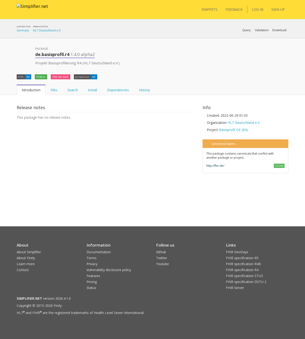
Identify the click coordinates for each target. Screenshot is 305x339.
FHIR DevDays (237, 252)
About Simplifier (29, 252)
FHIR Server (235, 287)
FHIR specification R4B (243, 264)
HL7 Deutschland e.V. (47, 30)
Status (91, 287)
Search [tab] (72, 90)
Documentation (98, 252)
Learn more (26, 264)
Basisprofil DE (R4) (233, 129)
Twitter (161, 258)
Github (161, 252)
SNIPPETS (209, 9)
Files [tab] (54, 90)
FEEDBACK (234, 9)
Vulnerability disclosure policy (108, 270)
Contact (23, 270)
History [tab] (144, 90)
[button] (246, 30)
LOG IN (257, 9)
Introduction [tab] (31, 90)
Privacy (91, 264)
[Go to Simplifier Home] (32, 9)
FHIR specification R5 (242, 258)
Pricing (91, 281)
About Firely (26, 258)
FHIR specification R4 (242, 270)
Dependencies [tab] (118, 90)
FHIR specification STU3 (244, 275)
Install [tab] (92, 90)
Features (93, 275)
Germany (23, 30)
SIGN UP (278, 9)
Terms (91, 258)
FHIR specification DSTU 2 (246, 281)
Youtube (162, 264)
